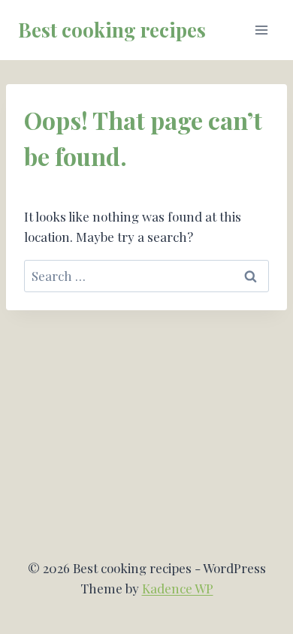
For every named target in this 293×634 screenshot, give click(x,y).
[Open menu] (261, 29)
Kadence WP (177, 588)
